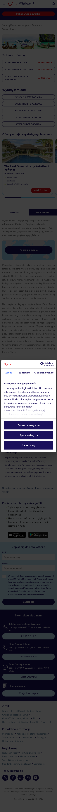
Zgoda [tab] (8, 372)
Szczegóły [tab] (24, 372)
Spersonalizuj (26, 435)
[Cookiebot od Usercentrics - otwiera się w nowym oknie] (41, 364)
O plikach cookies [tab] (44, 372)
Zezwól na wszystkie (29, 425)
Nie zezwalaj (28, 445)
